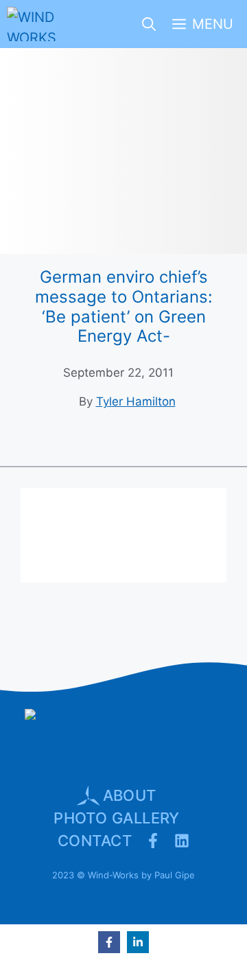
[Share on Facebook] (109, 942)
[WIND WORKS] (33, 24)
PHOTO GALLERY (117, 818)
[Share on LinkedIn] (138, 942)
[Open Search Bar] (149, 24)
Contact (95, 841)
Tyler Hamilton (136, 401)
